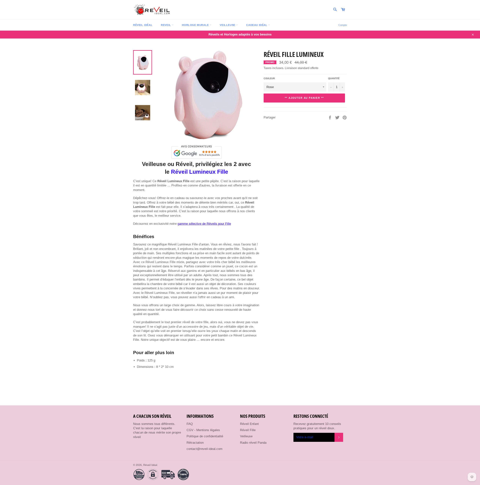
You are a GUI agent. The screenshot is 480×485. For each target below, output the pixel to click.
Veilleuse (228, 24)
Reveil (166, 24)
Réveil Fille (248, 430)
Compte (342, 25)
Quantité (334, 78)
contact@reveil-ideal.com (204, 449)
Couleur (269, 78)
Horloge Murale (196, 24)
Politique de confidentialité (205, 436)
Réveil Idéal (142, 24)
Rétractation (195, 442)
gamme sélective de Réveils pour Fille (204, 224)
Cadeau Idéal (257, 24)
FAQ (190, 424)
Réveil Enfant (249, 424)
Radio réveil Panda (253, 442)
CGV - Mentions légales (203, 430)
